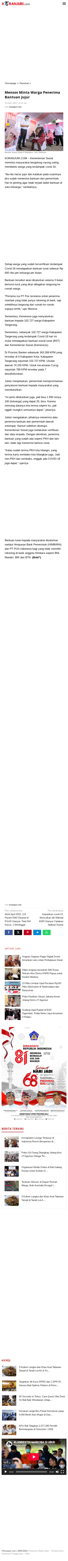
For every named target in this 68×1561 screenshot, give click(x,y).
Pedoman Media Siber (39, 1551)
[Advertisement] (34, 44)
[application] (34, 1457)
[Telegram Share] (37, 932)
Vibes (27, 1554)
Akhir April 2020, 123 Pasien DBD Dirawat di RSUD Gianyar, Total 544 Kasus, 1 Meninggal (18, 917)
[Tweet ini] (18, 932)
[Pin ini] (28, 932)
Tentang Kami (57, 1551)
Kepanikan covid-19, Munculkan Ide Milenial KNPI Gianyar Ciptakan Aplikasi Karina (51, 917)
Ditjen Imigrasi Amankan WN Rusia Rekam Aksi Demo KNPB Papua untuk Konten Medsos (42, 973)
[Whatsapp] (47, 932)
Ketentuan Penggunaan (12, 1554)
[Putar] (5, 1471)
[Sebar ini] (9, 932)
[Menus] (64, 4)
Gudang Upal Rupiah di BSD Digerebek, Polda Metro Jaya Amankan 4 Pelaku (42, 1013)
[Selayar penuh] (62, 1471)
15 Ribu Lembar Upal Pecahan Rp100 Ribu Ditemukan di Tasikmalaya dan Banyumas (41, 987)
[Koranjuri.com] (16, 3)
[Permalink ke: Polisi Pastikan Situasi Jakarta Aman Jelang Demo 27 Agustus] (13, 1001)
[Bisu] (57, 1471)
